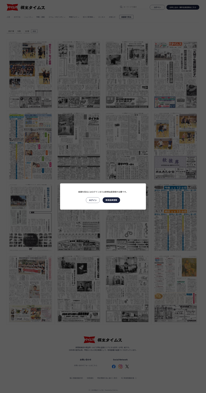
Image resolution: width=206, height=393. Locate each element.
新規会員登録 (111, 200)
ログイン (93, 200)
